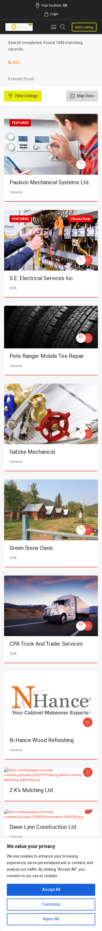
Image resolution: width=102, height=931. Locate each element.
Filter (26, 96)
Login (54, 13)
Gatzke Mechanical (32, 452)
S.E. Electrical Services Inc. (42, 278)
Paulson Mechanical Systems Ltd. (49, 182)
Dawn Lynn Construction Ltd (43, 827)
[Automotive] (81, 338)
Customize (51, 904)
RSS (16, 63)
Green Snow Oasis (31, 548)
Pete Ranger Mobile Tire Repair (47, 356)
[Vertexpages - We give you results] (19, 27)
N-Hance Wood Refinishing (42, 740)
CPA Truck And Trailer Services (46, 644)
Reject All (51, 919)
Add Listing (84, 27)
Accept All (51, 890)
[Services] (81, 164)
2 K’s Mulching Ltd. (32, 790)
